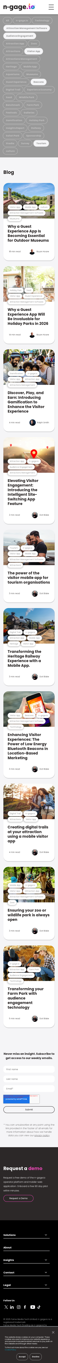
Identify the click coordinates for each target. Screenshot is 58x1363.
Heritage (11, 66)
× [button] (52, 1332)
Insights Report (15, 128)
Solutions (9, 1235)
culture (10, 151)
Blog (8, 172)
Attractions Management (21, 59)
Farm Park (33, 105)
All (7, 20)
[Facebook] (27, 1308)
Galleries (29, 112)
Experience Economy (39, 89)
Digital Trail (13, 89)
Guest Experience (16, 82)
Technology (42, 20)
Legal (7, 1285)
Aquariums (12, 74)
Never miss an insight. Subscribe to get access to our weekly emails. (29, 1056)
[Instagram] (20, 1308)
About (7, 1247)
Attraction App (15, 43)
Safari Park (12, 135)
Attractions (13, 51)
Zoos (34, 43)
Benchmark (13, 105)
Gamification (14, 120)
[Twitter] (6, 1308)
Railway (36, 128)
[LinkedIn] (13, 1308)
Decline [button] (35, 1356)
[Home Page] (19, 7)
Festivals (11, 112)
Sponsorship (33, 135)
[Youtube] (33, 1308)
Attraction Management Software (26, 28)
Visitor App (33, 51)
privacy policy (42, 1135)
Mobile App (30, 66)
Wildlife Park (26, 97)
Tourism (41, 143)
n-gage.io (22, 20)
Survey (25, 143)
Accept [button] (22, 1356)
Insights (8, 1260)
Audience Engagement (19, 36)
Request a (22, 1168)
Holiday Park (36, 120)
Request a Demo (18, 1198)
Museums (32, 74)
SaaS (9, 97)
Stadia (10, 143)
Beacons (39, 82)
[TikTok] (40, 1308)
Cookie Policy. (10, 1349)
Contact (8, 1272)
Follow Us (8, 1300)
